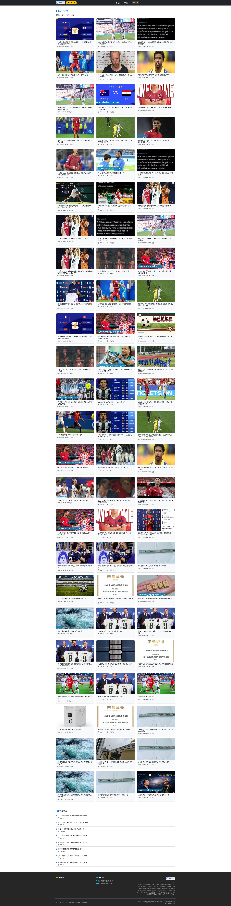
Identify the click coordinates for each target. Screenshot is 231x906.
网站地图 (84, 903)
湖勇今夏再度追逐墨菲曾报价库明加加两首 (73, 862)
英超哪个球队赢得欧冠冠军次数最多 (70, 849)
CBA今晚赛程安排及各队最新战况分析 (71, 829)
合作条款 (77, 903)
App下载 (58, 903)
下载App (117, 3)
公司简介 (126, 3)
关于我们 (64, 903)
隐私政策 (71, 903)
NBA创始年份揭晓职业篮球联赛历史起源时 (73, 856)
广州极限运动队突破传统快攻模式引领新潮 (73, 816)
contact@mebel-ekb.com (105, 883)
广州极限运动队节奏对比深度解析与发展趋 (73, 836)
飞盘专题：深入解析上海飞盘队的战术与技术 (73, 822)
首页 (59, 11)
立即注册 (72, 3)
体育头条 (135, 3)
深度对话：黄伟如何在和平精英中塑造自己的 (73, 842)
